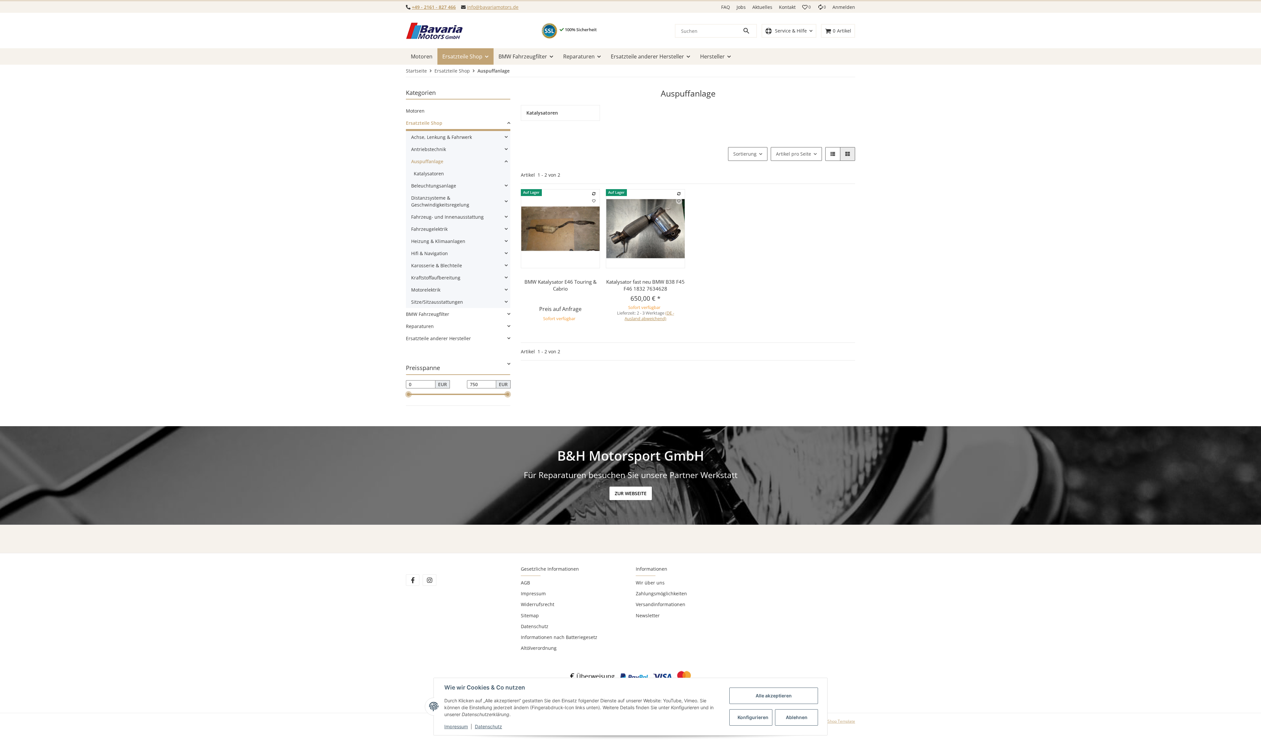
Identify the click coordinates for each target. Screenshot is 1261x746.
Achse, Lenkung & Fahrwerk (441, 137)
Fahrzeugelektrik (429, 229)
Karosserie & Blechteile (436, 265)
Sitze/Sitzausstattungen (437, 302)
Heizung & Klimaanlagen (438, 241)
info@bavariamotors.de (493, 7)
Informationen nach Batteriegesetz (559, 637)
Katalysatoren (429, 173)
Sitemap (530, 615)
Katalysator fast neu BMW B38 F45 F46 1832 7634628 (645, 285)
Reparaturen (420, 326)
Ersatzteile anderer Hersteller (438, 338)
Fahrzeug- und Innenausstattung (447, 217)
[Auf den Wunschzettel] (594, 201)
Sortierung (745, 154)
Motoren (415, 111)
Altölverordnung (539, 648)
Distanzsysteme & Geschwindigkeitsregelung (440, 201)
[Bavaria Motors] (434, 31)
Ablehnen (796, 717)
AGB (525, 583)
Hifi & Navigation (429, 253)
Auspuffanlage (427, 161)
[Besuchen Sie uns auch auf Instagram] (429, 580)
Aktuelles (762, 7)
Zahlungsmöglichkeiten (661, 593)
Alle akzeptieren (774, 695)
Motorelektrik (425, 290)
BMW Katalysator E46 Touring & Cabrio (560, 285)
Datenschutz (534, 626)
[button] (806, 7)
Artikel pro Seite (793, 154)
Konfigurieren (753, 717)
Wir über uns (650, 583)
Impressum (533, 593)
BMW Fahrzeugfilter (427, 314)
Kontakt (787, 7)
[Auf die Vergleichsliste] (594, 193)
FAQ (725, 7)
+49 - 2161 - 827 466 (434, 7)
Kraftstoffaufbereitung (435, 277)
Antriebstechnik (428, 149)
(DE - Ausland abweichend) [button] (649, 315)
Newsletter (648, 615)
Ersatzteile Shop (424, 123)
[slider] (408, 394)
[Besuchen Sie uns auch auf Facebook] (412, 580)
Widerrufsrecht (537, 604)
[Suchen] (749, 31)
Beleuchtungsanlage (433, 186)
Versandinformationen (660, 604)
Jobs (741, 7)
